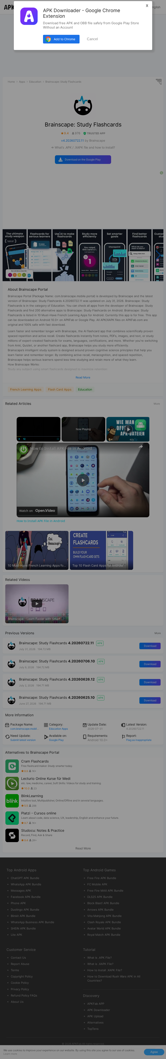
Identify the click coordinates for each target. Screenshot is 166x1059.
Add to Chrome (64, 39)
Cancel (92, 39)
